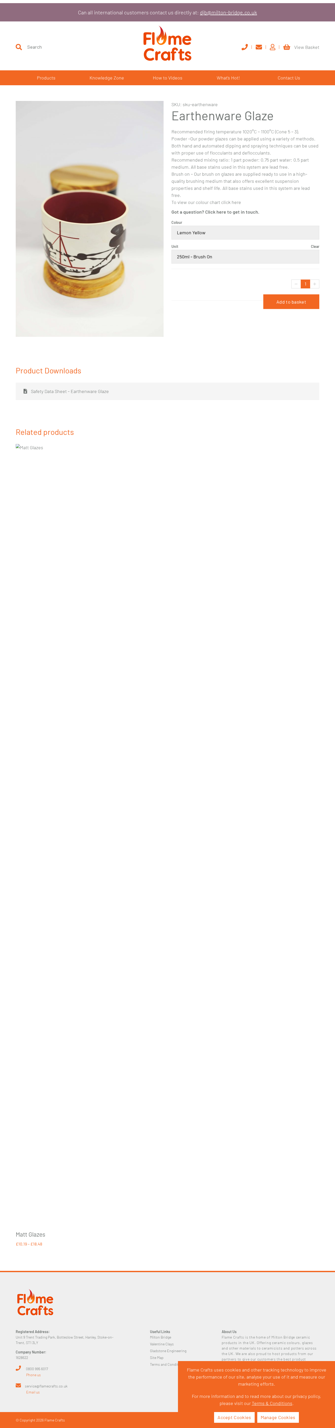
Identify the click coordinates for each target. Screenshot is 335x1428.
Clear (315, 246)
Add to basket (291, 301)
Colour (176, 222)
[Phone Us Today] (247, 47)
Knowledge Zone (107, 78)
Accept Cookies (234, 1417)
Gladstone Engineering (168, 1351)
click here (231, 202)
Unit (174, 246)
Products (46, 78)
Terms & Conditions (272, 1403)
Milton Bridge (160, 1337)
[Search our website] (19, 47)
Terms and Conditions (168, 1364)
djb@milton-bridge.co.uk (228, 12)
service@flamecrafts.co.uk (46, 1386)
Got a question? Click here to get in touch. (215, 212)
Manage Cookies (278, 1417)
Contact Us (289, 78)
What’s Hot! (228, 78)
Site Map (157, 1357)
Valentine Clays (162, 1344)
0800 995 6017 (37, 1369)
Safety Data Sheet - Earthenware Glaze (69, 391)
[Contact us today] (261, 47)
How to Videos (167, 78)
